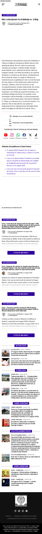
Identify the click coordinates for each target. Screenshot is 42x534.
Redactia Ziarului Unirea (16, 24)
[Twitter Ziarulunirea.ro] (19, 511)
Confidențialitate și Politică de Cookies (22, 518)
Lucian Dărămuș (13, 274)
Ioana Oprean (13, 233)
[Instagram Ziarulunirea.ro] (22, 511)
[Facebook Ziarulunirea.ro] (15, 511)
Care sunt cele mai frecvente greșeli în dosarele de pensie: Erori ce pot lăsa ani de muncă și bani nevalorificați (23, 171)
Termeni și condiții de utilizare (25, 516)
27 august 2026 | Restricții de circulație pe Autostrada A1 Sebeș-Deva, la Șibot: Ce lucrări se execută (23, 152)
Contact (9, 516)
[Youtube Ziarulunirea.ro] (26, 511)
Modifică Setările (5, 1)
